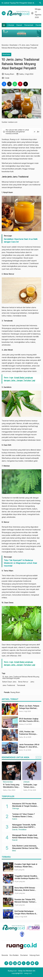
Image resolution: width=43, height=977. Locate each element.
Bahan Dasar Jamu (9, 682)
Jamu (32, 682)
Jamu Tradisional (8, 685)
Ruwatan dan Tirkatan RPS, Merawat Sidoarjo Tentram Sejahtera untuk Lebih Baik (25, 901)
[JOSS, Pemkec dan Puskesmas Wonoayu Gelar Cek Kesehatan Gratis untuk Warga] (10, 735)
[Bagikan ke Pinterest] (20, 84)
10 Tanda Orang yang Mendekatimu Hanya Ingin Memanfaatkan (11, 786)
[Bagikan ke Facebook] (4, 84)
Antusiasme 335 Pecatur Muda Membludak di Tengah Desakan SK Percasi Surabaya (24, 806)
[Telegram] (32, 963)
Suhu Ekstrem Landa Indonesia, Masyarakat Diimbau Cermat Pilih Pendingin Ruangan (25, 848)
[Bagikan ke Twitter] (9, 84)
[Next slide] (40, 757)
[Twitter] (24, 963)
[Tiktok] (28, 963)
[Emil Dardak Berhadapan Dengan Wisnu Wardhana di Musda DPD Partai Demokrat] (8, 914)
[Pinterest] (37, 963)
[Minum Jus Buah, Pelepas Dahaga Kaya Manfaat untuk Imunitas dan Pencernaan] (10, 709)
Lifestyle (10, 25)
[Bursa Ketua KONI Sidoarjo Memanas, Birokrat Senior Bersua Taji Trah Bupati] (8, 890)
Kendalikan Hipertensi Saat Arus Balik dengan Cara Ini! (20, 240)
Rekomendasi (8, 782)
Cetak (7, 78)
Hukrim (14, 819)
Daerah (19, 25)
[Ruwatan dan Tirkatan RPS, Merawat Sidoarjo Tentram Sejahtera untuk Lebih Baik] (8, 902)
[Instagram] (10, 963)
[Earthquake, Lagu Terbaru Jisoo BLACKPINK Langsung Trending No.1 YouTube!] (31, 771)
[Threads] (15, 963)
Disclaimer (24, 955)
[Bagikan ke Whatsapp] (14, 84)
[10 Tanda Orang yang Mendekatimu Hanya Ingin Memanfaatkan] (11, 771)
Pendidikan (22, 829)
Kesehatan (6, 54)
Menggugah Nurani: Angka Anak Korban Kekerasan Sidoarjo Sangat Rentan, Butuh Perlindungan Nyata (25, 837)
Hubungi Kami (35, 955)
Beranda (5, 955)
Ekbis (14, 851)
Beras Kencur (23, 682)
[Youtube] (19, 963)
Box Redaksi (14, 955)
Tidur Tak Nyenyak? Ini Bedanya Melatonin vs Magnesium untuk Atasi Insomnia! (20, 563)
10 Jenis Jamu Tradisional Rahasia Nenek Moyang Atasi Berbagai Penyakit (20, 677)
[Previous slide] (37, 757)
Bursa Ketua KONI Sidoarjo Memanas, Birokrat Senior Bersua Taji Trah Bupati (24, 890)
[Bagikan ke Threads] (25, 84)
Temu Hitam (8, 571)
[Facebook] (6, 963)
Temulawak (21, 685)
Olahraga (15, 808)
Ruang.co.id (14, 139)
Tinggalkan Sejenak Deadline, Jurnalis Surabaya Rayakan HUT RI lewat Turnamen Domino (26, 878)
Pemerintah (28, 25)
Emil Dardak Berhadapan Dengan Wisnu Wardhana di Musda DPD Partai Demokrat (25, 913)
